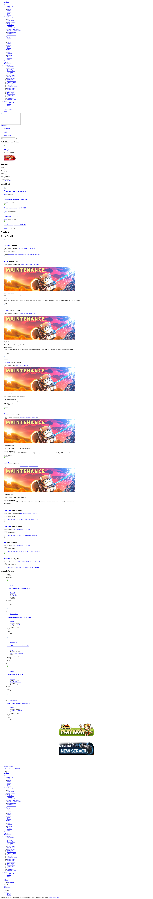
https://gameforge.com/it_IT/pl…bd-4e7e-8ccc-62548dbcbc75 (23, 519)
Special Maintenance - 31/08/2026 (28, 513)
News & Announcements (16, 653)
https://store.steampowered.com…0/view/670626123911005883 (24, 567)
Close (57, 897)
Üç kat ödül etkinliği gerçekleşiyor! (15, 191)
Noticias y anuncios (15, 624)
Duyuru (12, 585)
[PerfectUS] (6, 242)
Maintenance (13, 642)
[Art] (6, 539)
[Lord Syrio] (6, 507)
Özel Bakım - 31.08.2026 (12, 216)
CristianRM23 (7, 180)
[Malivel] (6, 460)
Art (5, 542)
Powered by (10, 768)
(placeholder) (10, 882)
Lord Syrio (7, 510)
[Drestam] (6, 307)
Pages (5, 132)
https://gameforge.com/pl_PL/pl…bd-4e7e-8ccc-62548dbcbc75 (24, 551)
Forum (5, 131)
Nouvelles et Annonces (16, 710)
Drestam (5, 211)
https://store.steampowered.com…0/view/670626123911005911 (24, 254)
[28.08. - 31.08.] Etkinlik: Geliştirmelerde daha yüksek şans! (32, 561)
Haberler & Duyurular (15, 595)
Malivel (6, 463)
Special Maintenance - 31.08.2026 (15, 208)
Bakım (12, 671)
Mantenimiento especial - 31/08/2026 (16, 199)
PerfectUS (6, 194)
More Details (52, 897)
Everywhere (4, 125)
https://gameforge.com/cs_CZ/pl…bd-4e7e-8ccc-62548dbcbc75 (24, 535)
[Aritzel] (6, 258)
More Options (7, 135)
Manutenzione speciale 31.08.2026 (29, 466)
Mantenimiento (14, 614)
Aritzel (5, 202)
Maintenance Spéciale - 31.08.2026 (15, 225)
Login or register (8, 109)
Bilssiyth (6, 150)
